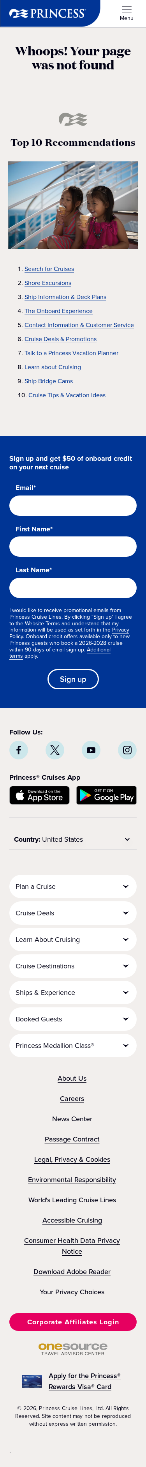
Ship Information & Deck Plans (65, 296)
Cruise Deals (35, 913)
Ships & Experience (45, 992)
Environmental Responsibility (72, 1180)
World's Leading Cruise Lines (72, 1200)
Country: (27, 839)
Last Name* (34, 570)
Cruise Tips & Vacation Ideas (67, 395)
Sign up (73, 679)
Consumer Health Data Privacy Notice (72, 1245)
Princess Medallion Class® (55, 1046)
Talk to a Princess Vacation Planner (71, 353)
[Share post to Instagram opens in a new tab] (127, 750)
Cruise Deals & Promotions (61, 338)
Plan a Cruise (36, 886)
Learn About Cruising (48, 939)
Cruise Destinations (45, 966)
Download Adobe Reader (72, 1272)
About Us (72, 1078)
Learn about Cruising (53, 367)
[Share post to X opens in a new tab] (55, 750)
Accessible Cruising (72, 1220)
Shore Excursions (48, 282)
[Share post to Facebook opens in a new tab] (18, 750)
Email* (26, 488)
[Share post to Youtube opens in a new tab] (91, 750)
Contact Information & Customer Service (79, 324)
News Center (72, 1119)
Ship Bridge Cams (49, 381)
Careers (72, 1099)
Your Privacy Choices (72, 1292)
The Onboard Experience (59, 310)
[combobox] (87, 839)
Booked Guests (39, 1019)
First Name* (34, 529)
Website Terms (42, 623)
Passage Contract (72, 1139)
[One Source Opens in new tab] (73, 1352)
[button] (73, 1322)
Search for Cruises (49, 268)
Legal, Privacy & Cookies (72, 1159)
